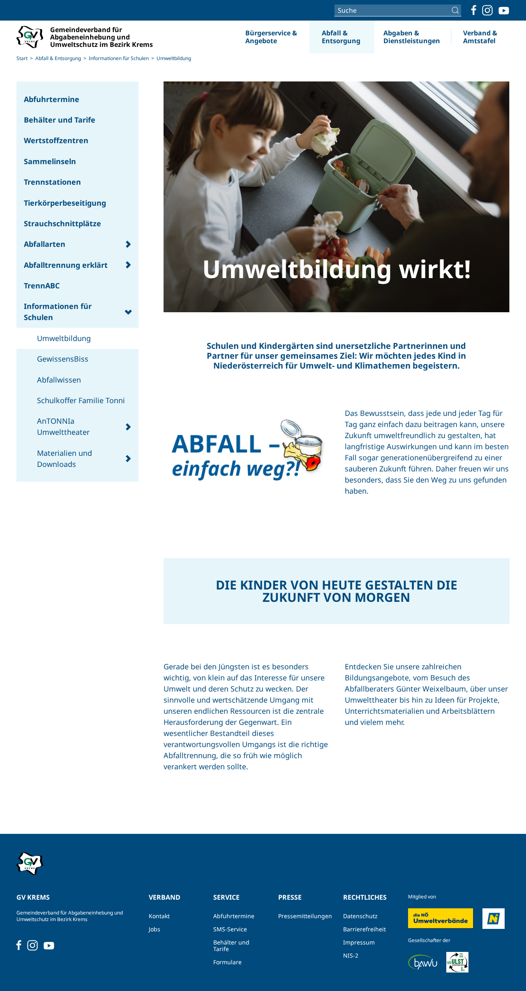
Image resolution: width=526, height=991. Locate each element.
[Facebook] (474, 10)
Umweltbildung (64, 338)
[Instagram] (487, 10)
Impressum (359, 942)
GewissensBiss (62, 359)
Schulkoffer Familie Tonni (81, 400)
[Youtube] (504, 10)
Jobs (154, 929)
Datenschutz (360, 916)
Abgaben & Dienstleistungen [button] (411, 36)
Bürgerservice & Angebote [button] (271, 36)
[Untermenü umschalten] (128, 244)
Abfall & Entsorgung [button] (341, 36)
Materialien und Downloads (64, 458)
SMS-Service (230, 929)
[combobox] (397, 10)
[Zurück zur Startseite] (70, 37)
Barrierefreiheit (364, 929)
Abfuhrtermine (233, 916)
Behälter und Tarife (231, 945)
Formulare (227, 962)
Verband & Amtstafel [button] (480, 36)
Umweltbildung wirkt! (336, 268)
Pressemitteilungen (302, 916)
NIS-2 (350, 955)
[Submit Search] (456, 10)
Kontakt (159, 916)
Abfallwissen (59, 380)
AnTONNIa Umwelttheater (63, 426)
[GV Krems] (29, 863)
